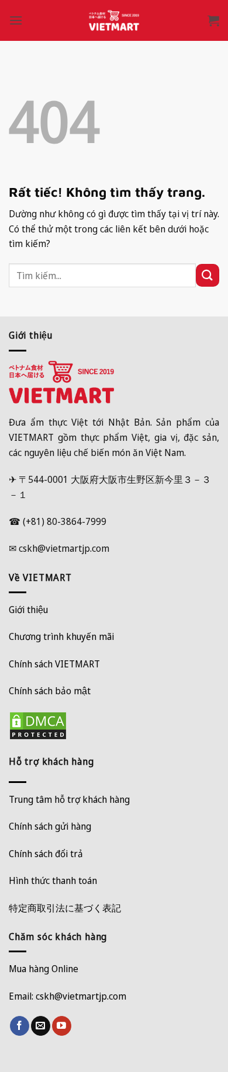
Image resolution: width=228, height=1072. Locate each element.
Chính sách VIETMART (54, 663)
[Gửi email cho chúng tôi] (40, 1026)
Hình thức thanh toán (53, 880)
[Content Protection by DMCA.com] (38, 724)
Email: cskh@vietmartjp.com (67, 996)
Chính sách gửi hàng (50, 826)
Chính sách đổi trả (46, 853)
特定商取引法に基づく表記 (65, 908)
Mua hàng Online (43, 968)
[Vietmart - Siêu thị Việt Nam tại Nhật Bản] (114, 20)
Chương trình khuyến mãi (61, 636)
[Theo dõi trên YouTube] (61, 1026)
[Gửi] (207, 275)
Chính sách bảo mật (50, 690)
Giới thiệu (28, 609)
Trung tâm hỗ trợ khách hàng (69, 799)
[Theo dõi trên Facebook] (19, 1026)
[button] (16, 20)
